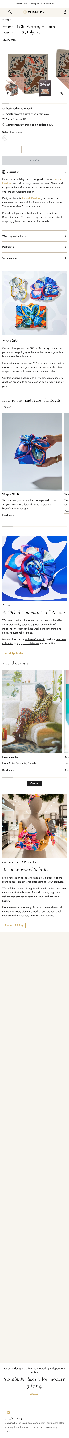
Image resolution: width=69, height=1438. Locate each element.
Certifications (9, 258)
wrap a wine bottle (45, 371)
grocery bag (53, 382)
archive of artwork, (35, 639)
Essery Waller (10, 757)
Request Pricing (14, 925)
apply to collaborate (28, 643)
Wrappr (6, 19)
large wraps (13, 378)
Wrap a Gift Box (12, 494)
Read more (8, 515)
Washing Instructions (14, 236)
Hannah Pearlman (31, 198)
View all (34, 783)
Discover (34, 1394)
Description (13, 172)
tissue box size (23, 356)
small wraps (13, 348)
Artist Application (14, 653)
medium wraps (15, 363)
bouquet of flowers (20, 371)
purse (5, 386)
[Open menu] (3, 12)
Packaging (8, 247)
